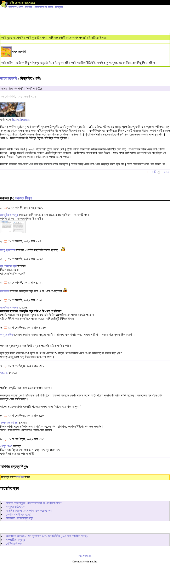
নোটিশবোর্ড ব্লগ (14, 543)
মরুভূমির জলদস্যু (9, 215)
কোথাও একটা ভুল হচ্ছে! (18, 514)
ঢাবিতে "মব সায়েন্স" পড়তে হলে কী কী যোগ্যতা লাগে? (34, 503)
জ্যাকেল (5, 291)
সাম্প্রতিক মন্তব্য (15, 539)
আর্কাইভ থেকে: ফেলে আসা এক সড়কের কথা (29, 510)
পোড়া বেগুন (6, 446)
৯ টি (154, 172)
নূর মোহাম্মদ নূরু (8, 266)
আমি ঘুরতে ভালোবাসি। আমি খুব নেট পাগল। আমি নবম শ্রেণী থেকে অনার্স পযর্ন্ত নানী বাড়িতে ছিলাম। (54, 37)
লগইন (28, 7)
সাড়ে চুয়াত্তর (7, 250)
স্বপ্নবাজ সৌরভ (9, 422)
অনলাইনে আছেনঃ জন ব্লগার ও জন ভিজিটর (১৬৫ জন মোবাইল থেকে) (46, 536)
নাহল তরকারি (8, 78)
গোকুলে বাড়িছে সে (15, 507)
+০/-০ (165, 172)
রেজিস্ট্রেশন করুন (43, 7)
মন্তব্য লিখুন (23, 198)
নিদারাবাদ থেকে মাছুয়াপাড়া (19, 518)
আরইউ (4, 373)
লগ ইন (20, 477)
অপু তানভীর (6, 334)
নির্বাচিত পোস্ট (15, 7)
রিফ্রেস (59, 7)
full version (85, 555)
